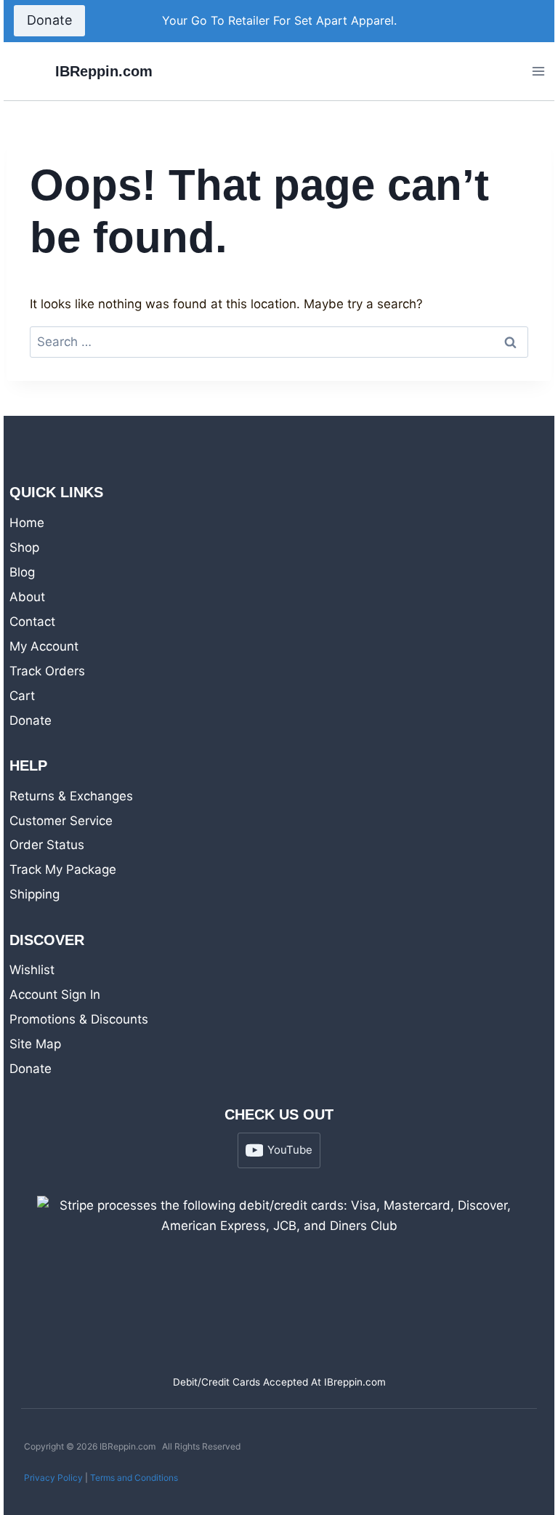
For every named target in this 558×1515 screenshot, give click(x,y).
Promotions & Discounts (78, 1019)
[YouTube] (528, 21)
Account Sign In (54, 994)
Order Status (46, 844)
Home (26, 522)
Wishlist (31, 970)
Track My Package (62, 869)
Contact (32, 621)
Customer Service (61, 820)
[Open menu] (538, 71)
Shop (24, 547)
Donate (49, 20)
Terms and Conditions (134, 1477)
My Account (43, 646)
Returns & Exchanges (71, 796)
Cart (22, 695)
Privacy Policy (53, 1477)
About (27, 597)
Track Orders (47, 671)
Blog (22, 572)
